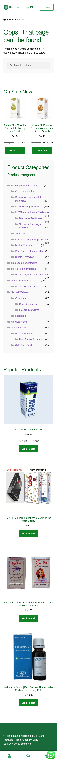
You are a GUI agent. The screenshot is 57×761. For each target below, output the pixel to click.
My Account (9, 756)
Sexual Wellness (20, 292)
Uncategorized (19, 321)
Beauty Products (24, 333)
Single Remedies (24, 257)
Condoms (20, 298)
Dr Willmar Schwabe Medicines (32, 212)
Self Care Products (21, 280)
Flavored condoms (29, 310)
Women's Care (19, 327)
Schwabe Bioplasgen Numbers (30, 225)
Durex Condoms (28, 304)
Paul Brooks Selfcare (30, 339)
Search (28, 756)
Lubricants (20, 315)
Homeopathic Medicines (24, 185)
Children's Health (24, 191)
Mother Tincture (23, 245)
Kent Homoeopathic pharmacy (31, 239)
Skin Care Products (25, 345)
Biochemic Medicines (30, 218)
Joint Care (20, 233)
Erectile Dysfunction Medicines (31, 274)
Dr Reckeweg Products (27, 206)
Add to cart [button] (15, 150)
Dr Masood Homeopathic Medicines (28, 198)
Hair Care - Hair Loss (26, 286)
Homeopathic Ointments (24, 263)
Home (10, 19)
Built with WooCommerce (17, 743)
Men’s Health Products (23, 268)
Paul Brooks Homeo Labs (29, 251)
